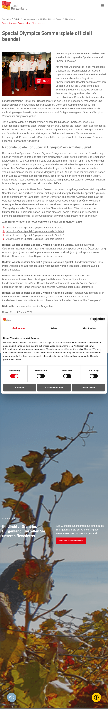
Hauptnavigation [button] (102, 5)
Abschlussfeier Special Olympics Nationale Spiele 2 (35, 231)
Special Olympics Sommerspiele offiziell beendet (23, 23)
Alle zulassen (88, 387)
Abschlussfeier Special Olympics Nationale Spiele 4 (35, 239)
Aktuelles (69, 19)
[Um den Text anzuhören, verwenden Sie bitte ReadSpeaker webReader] (11, 697)
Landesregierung (30, 19)
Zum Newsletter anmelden (71, 540)
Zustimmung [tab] (19, 328)
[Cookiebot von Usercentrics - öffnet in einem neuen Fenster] (92, 319)
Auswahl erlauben (54, 387)
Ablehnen (19, 387)
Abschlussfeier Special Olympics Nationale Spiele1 (34, 227)
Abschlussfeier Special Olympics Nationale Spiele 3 (35, 235)
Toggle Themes (97, 697)
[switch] (39, 376)
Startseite (6, 19)
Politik (16, 19)
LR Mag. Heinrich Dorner (51, 19)
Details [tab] (54, 328)
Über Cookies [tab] (89, 328)
